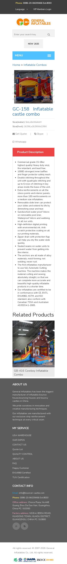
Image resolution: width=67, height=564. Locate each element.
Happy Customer (20, 468)
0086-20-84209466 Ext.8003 (34, 497)
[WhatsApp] (16, 526)
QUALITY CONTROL (22, 454)
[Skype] (24, 526)
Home (16, 65)
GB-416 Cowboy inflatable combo (31, 373)
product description (30, 152)
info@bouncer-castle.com (31, 492)
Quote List (17, 449)
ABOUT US (18, 458)
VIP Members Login (42, 9)
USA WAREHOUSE (21, 435)
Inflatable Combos (35, 65)
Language (20, 9)
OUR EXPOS (18, 440)
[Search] (49, 34)
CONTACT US (19, 444)
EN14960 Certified (21, 472)
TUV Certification (21, 477)
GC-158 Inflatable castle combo (32, 111)
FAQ (14, 463)
